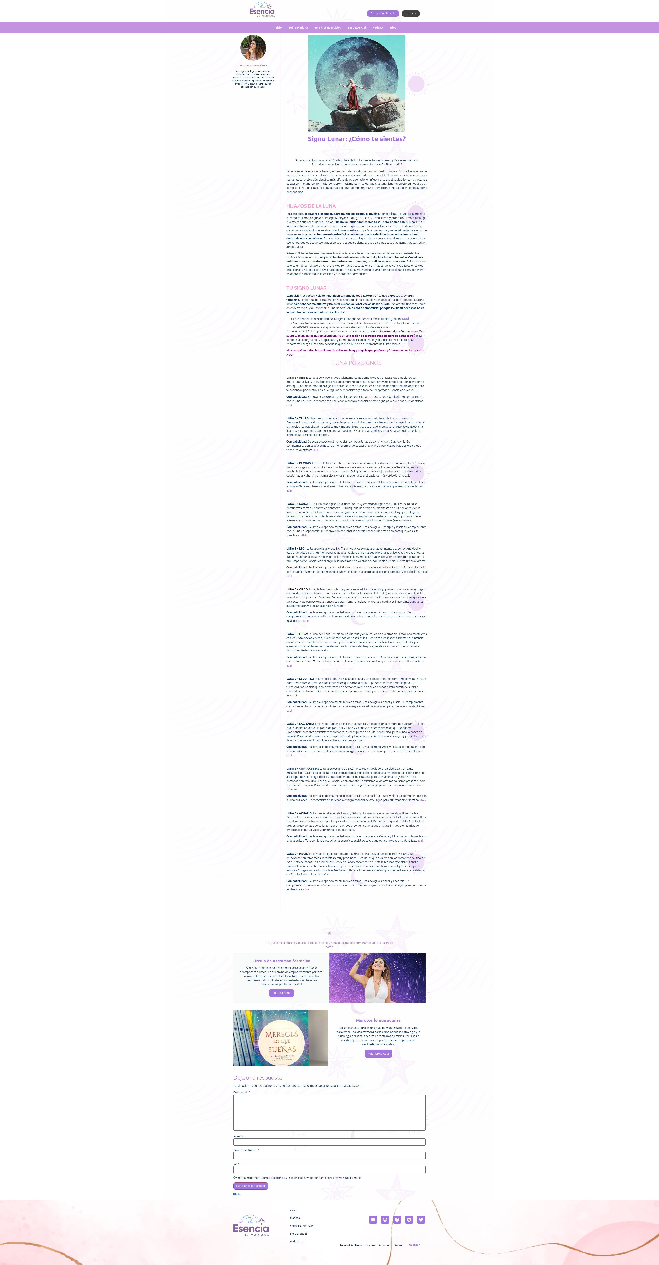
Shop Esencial (357, 27)
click (289, 405)
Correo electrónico (246, 1150)
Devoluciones (385, 1244)
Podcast (378, 27)
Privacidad (370, 1244)
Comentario (241, 1092)
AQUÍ (405, 319)
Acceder (414, 1244)
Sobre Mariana (298, 27)
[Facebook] (397, 1220)
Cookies (398, 1244)
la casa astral (372, 323)
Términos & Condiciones (351, 1244)
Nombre (239, 1136)
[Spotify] (409, 1220)
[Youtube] (373, 1220)
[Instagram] (385, 1220)
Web (236, 1164)
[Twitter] (421, 1220)
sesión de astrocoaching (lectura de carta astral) (383, 335)
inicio (278, 27)
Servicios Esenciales (328, 27)
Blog (393, 27)
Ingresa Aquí (282, 992)
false (239, 1194)
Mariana (295, 1217)
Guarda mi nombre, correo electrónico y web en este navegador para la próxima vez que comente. (299, 1178)
